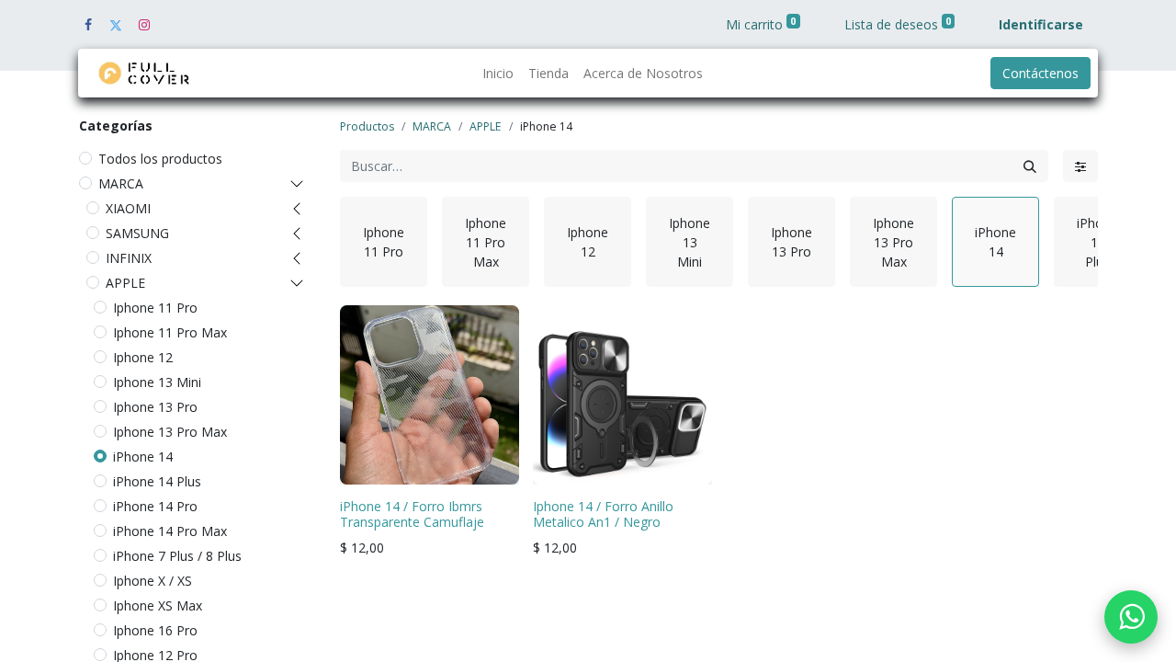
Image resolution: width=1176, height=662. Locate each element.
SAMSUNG (137, 233)
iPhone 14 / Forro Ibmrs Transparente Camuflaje (412, 514)
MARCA (120, 183)
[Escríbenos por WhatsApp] (1131, 617)
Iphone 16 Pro (155, 630)
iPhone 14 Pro (155, 506)
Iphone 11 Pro (155, 307)
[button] (365, 461)
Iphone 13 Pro (155, 407)
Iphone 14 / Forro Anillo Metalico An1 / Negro (603, 514)
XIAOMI (128, 208)
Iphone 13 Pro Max (170, 431)
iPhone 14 (143, 456)
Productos (367, 126)
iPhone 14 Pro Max (170, 531)
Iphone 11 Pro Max (170, 332)
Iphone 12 (143, 357)
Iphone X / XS (152, 580)
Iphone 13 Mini (157, 382)
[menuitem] (498, 73)
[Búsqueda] (1030, 166)
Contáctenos (1040, 73)
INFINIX (129, 258)
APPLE (125, 282)
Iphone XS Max (157, 605)
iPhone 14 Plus (157, 481)
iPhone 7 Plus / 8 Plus (177, 556)
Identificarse (1041, 24)
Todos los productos (160, 158)
